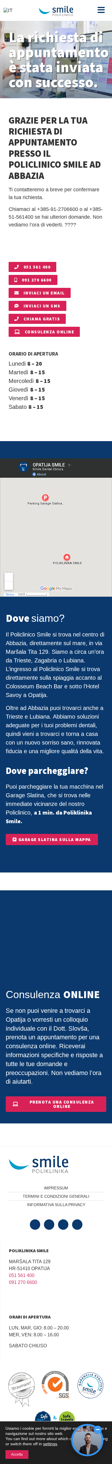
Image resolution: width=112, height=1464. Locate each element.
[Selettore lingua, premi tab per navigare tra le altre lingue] (8, 10)
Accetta (17, 1454)
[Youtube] (63, 1224)
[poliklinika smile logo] (52, 1164)
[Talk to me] (87, 1440)
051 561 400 (21, 1275)
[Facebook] (35, 1224)
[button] (101, 10)
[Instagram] (77, 1224)
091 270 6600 (23, 1282)
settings (50, 1444)
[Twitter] (49, 1224)
